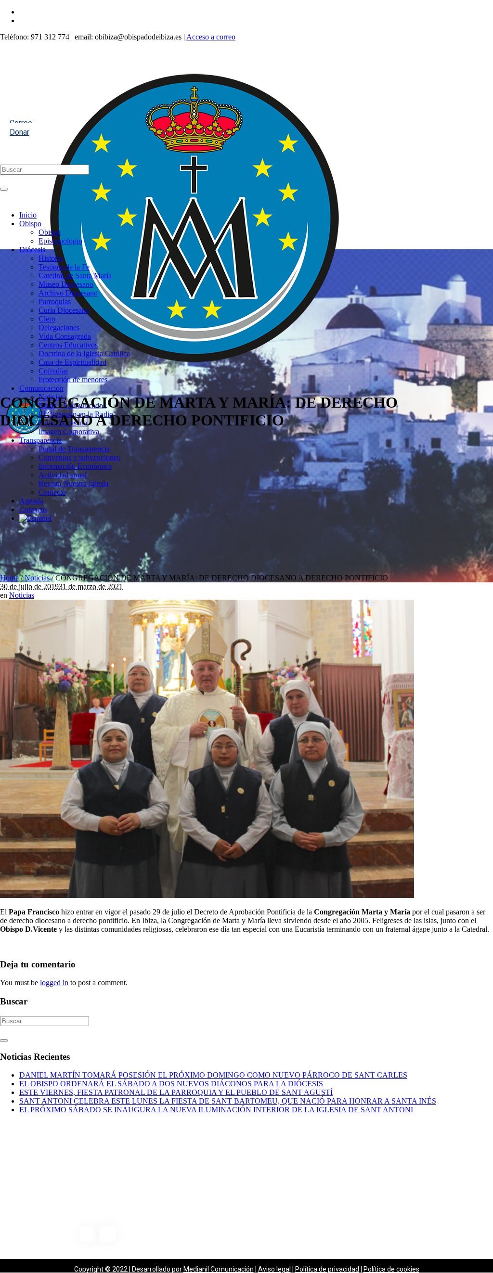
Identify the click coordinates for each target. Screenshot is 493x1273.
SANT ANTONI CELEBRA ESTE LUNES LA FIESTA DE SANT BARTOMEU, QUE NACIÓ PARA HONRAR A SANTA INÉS (227, 1101)
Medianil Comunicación (218, 1269)
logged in (54, 982)
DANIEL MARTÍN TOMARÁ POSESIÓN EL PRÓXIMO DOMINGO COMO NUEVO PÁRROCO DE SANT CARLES (213, 1075)
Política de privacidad (327, 1269)
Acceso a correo (210, 37)
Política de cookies (391, 1269)
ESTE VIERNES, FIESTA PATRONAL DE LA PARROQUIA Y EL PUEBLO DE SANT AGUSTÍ (176, 1092)
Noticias (37, 578)
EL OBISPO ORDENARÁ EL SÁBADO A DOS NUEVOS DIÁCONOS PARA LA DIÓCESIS (171, 1084)
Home (9, 578)
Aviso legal (274, 1269)
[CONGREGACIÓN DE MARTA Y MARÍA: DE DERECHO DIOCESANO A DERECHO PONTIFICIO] (207, 895)
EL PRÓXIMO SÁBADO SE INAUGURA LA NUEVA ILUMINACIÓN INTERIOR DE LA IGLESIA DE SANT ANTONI (216, 1110)
